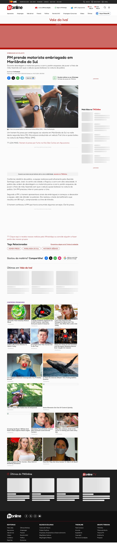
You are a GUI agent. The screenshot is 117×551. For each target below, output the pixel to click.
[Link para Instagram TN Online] (35, 516)
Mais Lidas (10, 528)
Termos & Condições (81, 537)
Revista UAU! (56, 13)
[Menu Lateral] (109, 7)
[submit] (105, 7)
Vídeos (82, 13)
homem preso (14, 248)
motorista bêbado (50, 248)
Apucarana (10, 13)
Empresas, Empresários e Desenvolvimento (52, 533)
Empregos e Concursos (70, 13)
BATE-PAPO (97, 1)
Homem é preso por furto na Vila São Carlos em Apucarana (44, 143)
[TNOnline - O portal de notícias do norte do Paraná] (15, 7)
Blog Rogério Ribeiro (45, 537)
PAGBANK (39, 1)
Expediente (78, 533)
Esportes (10, 540)
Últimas (90, 13)
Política (47, 13)
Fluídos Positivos (44, 530)
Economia (23, 540)
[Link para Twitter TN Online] (30, 516)
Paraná (39, 13)
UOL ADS (59, 1)
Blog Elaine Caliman (45, 535)
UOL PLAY (52, 1)
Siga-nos (29, 78)
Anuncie (77, 530)
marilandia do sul (31, 248)
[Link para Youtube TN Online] (39, 516)
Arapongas (20, 13)
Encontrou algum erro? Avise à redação (64, 244)
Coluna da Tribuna (44, 528)
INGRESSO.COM (24, 1)
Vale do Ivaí (30, 13)
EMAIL (106, 1)
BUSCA (88, 1)
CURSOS (46, 1)
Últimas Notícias (25, 528)
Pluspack (100, 537)
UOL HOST (33, 1)
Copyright (78, 535)
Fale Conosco (79, 528)
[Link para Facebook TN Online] (26, 516)
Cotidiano (10, 537)
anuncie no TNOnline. (60, 174)
